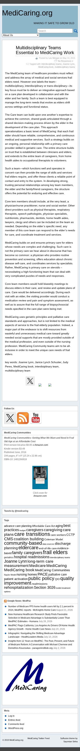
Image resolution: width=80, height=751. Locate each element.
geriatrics (8, 557)
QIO (57, 579)
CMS (8, 539)
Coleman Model (53, 539)
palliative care (57, 574)
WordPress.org (15, 728)
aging (59, 526)
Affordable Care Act (43, 526)
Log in (11, 716)
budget (23, 530)
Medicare (37, 565)
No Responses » (65, 61)
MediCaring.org (27, 13)
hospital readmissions (31, 557)
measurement (16, 565)
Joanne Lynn (68, 64)
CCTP (70, 534)
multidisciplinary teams (65, 67)
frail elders (55, 552)
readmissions (39, 583)
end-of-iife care (48, 548)
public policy (41, 578)
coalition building (29, 539)
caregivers (34, 530)
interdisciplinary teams (51, 64)
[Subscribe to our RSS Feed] (40, 387)
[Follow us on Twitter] (30, 381)
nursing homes (27, 574)
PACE (43, 574)
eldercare (28, 547)
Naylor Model (10, 575)
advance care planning (17, 525)
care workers (58, 535)
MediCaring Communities (52, 570)
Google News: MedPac (19, 601)
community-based (23, 543)
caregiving (53, 530)
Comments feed (16, 724)
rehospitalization (18, 587)
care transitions (32, 534)
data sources (48, 544)
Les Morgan (54, 58)
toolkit (58, 588)
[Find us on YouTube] (49, 387)
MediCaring (56, 565)
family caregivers (27, 552)
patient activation (16, 579)
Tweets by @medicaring (16, 511)
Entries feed (14, 720)
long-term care (40, 561)
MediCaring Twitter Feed (38, 738)
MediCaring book (46, 67)
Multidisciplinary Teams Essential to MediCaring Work (45, 50)
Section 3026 (44, 587)
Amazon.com (41, 445)
